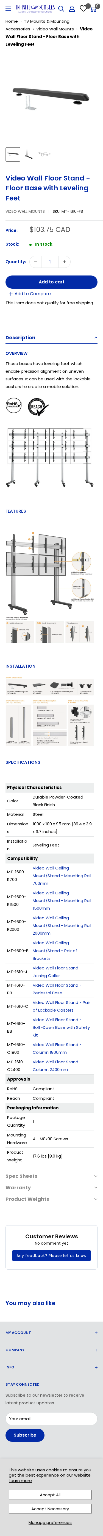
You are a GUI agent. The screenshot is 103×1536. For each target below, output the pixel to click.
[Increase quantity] (64, 262)
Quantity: (15, 262)
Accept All (50, 1495)
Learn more (20, 1480)
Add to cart (52, 282)
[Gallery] (51, 108)
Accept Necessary (50, 1509)
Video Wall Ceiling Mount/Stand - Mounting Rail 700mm (62, 875)
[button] (51, 338)
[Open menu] (8, 9)
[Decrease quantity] (35, 262)
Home (11, 21)
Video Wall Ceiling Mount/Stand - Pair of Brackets (55, 950)
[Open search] (61, 9)
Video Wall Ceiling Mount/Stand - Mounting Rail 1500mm (62, 900)
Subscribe (25, 1435)
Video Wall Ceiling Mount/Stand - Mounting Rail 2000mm (62, 925)
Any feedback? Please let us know (51, 1255)
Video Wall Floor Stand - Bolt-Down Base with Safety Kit (61, 1027)
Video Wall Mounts (55, 29)
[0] (93, 8)
